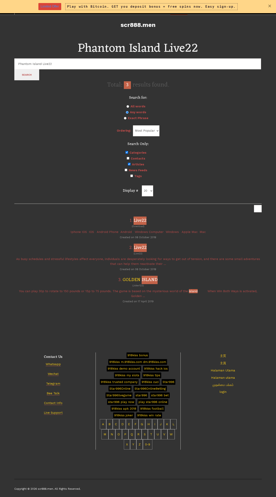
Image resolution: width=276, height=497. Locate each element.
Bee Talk (53, 393)
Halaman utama (223, 378)
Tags (138, 176)
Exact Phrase (138, 118)
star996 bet (160, 395)
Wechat (53, 374)
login (222, 392)
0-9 (147, 444)
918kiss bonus (137, 355)
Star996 (168, 382)
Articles (138, 164)
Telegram (53, 383)
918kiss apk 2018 (124, 408)
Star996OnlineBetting (150, 388)
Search (27, 74)
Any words (138, 112)
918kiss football (152, 408)
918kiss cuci (150, 382)
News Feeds (138, 170)
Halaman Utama (223, 370)
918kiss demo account (124, 368)
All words (138, 106)
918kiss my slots (127, 375)
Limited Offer (50, 6)
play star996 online (152, 402)
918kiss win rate (149, 415)
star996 (141, 395)
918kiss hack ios (156, 368)
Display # (130, 191)
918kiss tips (151, 375)
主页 (223, 356)
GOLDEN (140, 280)
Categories (138, 152)
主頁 (223, 363)
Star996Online (120, 388)
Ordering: (124, 130)
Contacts (138, 158)
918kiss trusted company (119, 382)
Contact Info (53, 403)
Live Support (53, 413)
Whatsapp (53, 364)
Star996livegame (119, 395)
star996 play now (121, 402)
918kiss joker (123, 415)
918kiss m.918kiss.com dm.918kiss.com (137, 362)
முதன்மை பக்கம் (223, 385)
